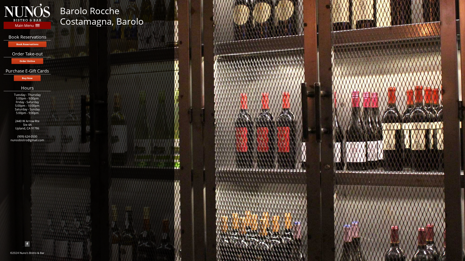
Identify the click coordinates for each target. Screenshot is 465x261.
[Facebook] (27, 243)
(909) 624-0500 (27, 136)
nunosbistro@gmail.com (27, 140)
